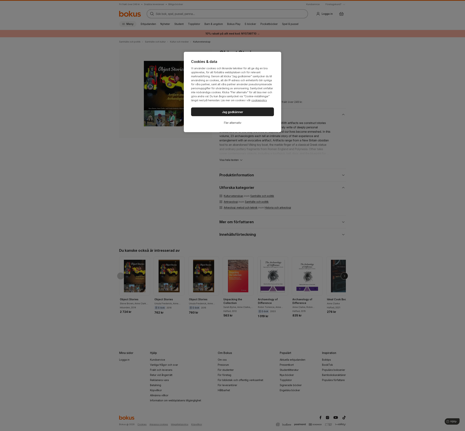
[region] (232, 92)
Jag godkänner (232, 112)
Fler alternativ (232, 123)
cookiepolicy (259, 100)
